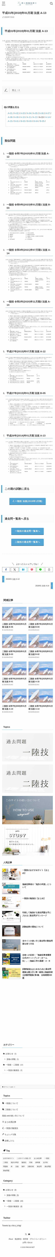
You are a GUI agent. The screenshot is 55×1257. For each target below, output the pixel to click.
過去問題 (48, 1166)
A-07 (47, 113)
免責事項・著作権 (21, 1239)
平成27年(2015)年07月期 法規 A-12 (26, 351)
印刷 (30, 1162)
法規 (17, 1166)
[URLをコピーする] (49, 569)
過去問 (39, 1166)
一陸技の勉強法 (14, 1070)
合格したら (9, 1141)
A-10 (22, 117)
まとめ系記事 (10, 1122)
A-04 (29, 113)
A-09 (16, 117)
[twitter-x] (26, 1234)
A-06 (41, 113)
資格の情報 (13, 1059)
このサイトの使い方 (24, 1158)
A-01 (10, 113)
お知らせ (11, 1054)
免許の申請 (15, 1162)
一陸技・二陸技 (14, 1065)
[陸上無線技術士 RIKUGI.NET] (27, 3)
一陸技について (11, 1103)
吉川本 (45, 1162)
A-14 (47, 117)
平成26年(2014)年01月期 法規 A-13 (26, 435)
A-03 (22, 113)
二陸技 (5, 1162)
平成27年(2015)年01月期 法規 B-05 (26, 393)
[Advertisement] (27, 1010)
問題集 (5, 1166)
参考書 (37, 1162)
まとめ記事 (38, 1158)
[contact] (29, 1234)
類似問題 (6, 1170)
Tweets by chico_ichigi (11, 1225)
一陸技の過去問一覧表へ (27, 531)
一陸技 (47, 1158)
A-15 (10, 121)
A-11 (29, 117)
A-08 (10, 117)
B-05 (42, 121)
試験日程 (31, 1166)
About (11, 1239)
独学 (23, 1166)
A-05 (35, 113)
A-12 (35, 117)
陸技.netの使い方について (13, 1116)
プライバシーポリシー (38, 1239)
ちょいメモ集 (10, 1134)
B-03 (29, 121)
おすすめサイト (8, 1158)
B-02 (23, 121)
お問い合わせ (27, 1242)
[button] (6, 569)
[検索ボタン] (51, 3)
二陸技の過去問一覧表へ (27, 542)
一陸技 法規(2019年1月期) (28, 501)
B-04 (35, 121)
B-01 (16, 121)
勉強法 (24, 1162)
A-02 (16, 113)
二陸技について (11, 1109)
